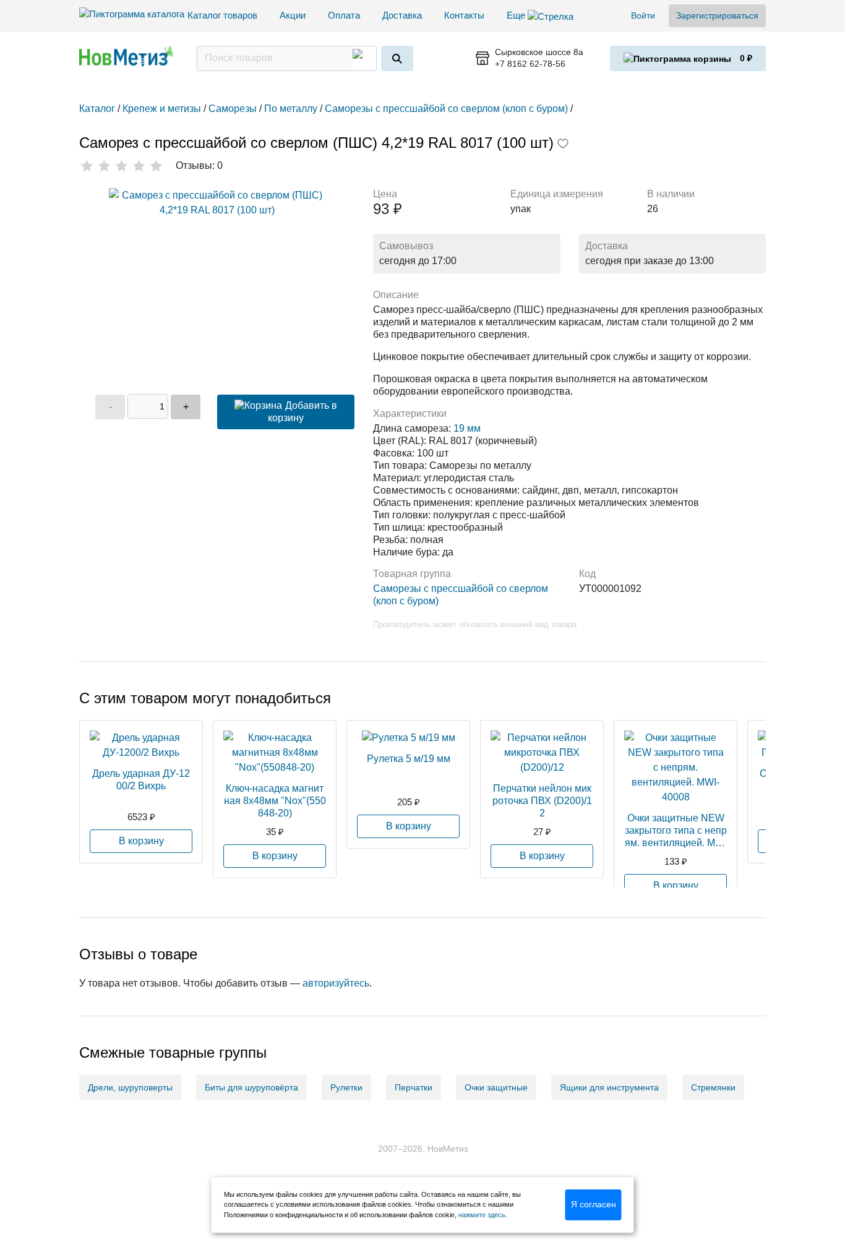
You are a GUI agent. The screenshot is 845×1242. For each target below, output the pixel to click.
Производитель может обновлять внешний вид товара (475, 624)
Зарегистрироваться (717, 15)
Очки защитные (496, 1087)
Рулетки (346, 1087)
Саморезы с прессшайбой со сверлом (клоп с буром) (460, 594)
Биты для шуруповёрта (251, 1087)
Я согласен (593, 1204)
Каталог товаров (222, 15)
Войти (643, 15)
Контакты (464, 15)
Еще (517, 15)
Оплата (344, 15)
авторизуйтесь (335, 983)
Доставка (402, 15)
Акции (293, 15)
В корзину (141, 841)
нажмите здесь (481, 1214)
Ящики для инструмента (609, 1087)
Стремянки (713, 1087)
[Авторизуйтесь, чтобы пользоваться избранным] (563, 144)
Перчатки (413, 1087)
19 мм (467, 428)
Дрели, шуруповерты (130, 1087)
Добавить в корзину (302, 412)
